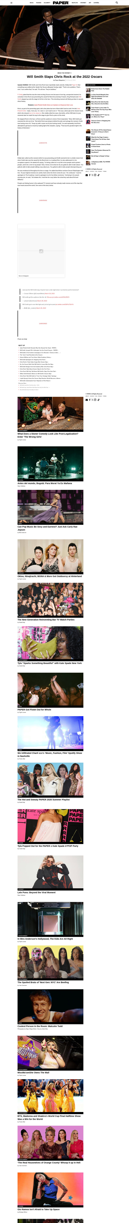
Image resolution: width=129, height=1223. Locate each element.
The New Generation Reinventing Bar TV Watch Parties (46, 619)
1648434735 (43, 143)
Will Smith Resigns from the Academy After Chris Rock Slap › (37, 366)
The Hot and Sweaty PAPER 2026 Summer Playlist (44, 799)
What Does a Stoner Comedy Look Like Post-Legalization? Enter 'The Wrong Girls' (48, 435)
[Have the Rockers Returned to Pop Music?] (88, 151)
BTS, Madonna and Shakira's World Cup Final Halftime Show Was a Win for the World (49, 1117)
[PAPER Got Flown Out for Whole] (50, 689)
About (87, 171)
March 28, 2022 (50, 293)
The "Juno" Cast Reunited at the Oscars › (31, 355)
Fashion (38, 2)
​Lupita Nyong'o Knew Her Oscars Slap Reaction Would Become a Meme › (40, 378)
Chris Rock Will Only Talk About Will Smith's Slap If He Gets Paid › (38, 371)
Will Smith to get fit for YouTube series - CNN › (29, 385)
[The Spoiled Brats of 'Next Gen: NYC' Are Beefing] (50, 961)
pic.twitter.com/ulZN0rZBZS (60, 297)
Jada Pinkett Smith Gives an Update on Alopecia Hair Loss (53, 105)
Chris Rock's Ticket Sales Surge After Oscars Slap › (34, 362)
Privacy (100, 171)
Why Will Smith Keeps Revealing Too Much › (29, 389)
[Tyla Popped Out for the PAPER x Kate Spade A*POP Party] (50, 825)
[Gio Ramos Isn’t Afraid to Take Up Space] (50, 1189)
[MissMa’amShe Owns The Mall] (50, 1052)
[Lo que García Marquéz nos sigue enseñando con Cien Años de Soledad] (88, 96)
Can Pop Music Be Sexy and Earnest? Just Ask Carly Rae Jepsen (47, 528)
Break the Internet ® (64, 73)
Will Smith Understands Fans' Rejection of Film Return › (35, 380)
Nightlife (75, 2)
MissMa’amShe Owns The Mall (33, 1072)
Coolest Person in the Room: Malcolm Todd (40, 1026)
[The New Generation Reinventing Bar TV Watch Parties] (50, 599)
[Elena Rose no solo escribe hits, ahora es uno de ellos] (88, 103)
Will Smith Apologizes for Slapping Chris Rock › (33, 359)
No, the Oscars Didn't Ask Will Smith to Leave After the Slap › (37, 364)
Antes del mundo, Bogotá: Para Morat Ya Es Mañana (45, 483)
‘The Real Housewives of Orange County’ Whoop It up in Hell (49, 1162)
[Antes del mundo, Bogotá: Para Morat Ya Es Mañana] (50, 462)
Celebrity (47, 2)
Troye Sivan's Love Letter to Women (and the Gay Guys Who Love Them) (101, 109)
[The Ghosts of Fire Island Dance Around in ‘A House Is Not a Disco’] (88, 131)
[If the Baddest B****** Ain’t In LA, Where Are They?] (88, 116)
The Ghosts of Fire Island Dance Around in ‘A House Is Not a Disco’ (101, 132)
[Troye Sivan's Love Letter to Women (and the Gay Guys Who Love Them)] (88, 109)
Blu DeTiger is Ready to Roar (100, 156)
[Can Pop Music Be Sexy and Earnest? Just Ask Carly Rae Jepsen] (50, 506)
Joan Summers (23, 985)
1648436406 (43, 200)
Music (32, 2)
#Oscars (49, 297)
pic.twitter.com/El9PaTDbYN (64, 304)
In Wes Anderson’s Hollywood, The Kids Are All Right (45, 939)
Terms (104, 171)
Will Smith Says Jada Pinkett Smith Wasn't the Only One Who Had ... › (35, 387)
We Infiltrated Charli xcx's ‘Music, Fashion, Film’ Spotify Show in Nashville (50, 754)
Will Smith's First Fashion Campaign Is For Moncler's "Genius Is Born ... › (40, 352)
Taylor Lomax (22, 439)
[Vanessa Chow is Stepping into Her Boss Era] (88, 122)
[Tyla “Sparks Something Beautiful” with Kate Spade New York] (50, 642)
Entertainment (22, 430)
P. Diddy (20, 94)
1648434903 (43, 323)
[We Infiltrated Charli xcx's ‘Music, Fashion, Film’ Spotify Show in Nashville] (50, 732)
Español (96, 2)
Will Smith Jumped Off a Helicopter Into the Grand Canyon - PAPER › (39, 350)
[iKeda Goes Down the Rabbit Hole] (88, 90)
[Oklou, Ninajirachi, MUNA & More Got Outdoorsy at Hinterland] (50, 555)
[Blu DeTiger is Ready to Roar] (88, 157)
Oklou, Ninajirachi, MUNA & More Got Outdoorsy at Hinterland (50, 576)
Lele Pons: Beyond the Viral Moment (36, 892)
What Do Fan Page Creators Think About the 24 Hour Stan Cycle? (100, 139)
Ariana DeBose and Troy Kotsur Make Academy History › (35, 357)
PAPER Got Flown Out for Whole (34, 709)
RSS (96, 171)
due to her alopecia (35, 113)
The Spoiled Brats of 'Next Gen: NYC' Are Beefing (43, 982)
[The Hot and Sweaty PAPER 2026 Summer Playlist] (50, 779)
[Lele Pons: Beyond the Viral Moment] (50, 872)
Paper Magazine (60, 80)
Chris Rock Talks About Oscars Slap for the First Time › (35, 369)
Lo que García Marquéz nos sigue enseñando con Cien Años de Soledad (100, 96)
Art (90, 2)
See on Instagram (24, 276)
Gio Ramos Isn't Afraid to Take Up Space (39, 1209)
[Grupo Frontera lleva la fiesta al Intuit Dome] (88, 146)
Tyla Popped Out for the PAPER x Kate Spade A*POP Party (48, 846)
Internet (83, 2)
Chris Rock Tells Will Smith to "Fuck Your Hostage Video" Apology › (38, 376)
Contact (92, 171)
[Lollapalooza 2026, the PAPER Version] (88, 163)
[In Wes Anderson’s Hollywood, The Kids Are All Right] (50, 918)
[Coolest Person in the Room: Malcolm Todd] (50, 1005)
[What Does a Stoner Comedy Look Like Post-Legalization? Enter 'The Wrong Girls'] (50, 413)
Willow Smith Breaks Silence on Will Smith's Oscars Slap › (36, 373)
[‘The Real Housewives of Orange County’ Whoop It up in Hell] (50, 1142)
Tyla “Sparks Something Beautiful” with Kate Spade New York (50, 663)
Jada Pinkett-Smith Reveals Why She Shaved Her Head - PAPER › (38, 348)
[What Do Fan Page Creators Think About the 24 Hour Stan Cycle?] (88, 138)
